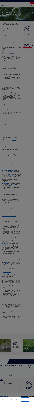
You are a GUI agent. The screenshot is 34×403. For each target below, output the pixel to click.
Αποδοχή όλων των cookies (25, 401)
